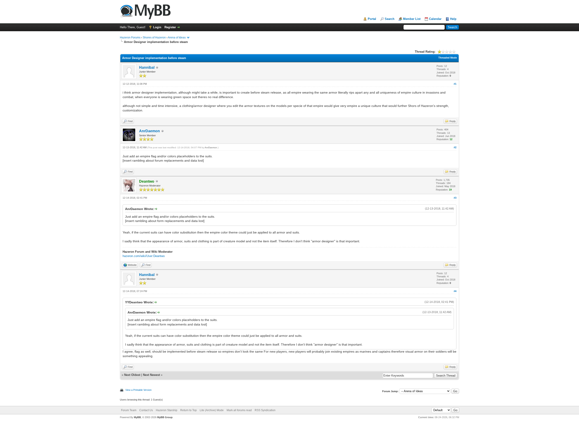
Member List (411, 19)
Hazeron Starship (166, 410)
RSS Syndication (265, 410)
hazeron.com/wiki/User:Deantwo (144, 256)
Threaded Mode (447, 57)
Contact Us (146, 410)
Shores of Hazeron (154, 37)
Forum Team (128, 410)
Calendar (435, 19)
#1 (455, 84)
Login (157, 27)
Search (389, 19)
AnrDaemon (149, 131)
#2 (455, 147)
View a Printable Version (138, 390)
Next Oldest (132, 375)
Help (453, 19)
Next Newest (151, 375)
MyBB (137, 417)
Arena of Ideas (177, 37)
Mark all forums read (239, 410)
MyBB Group (165, 417)
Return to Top (188, 410)
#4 (455, 291)
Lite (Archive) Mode (212, 410)
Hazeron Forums (130, 37)
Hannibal (146, 67)
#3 (455, 197)
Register (170, 27)
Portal (372, 19)
